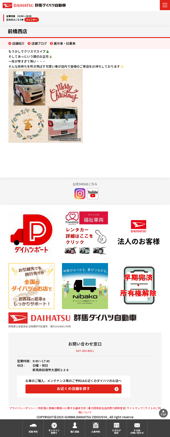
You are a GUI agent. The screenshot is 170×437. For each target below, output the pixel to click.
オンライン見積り (54, 431)
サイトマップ (135, 408)
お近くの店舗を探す (73, 388)
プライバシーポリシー (22, 408)
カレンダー (31, 19)
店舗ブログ (39, 43)
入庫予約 (95, 431)
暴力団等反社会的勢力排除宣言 (106, 408)
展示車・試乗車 (64, 43)
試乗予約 (33, 431)
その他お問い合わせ (137, 431)
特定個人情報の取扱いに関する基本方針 (62, 408)
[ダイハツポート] (31, 234)
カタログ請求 (116, 431)
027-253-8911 (85, 351)
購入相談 (74, 431)
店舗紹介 (18, 43)
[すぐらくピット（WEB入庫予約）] (138, 234)
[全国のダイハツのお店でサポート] (31, 286)
